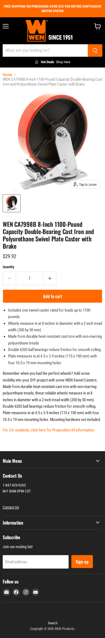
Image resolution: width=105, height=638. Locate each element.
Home (7, 75)
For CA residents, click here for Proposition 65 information (48, 430)
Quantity (8, 267)
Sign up (82, 561)
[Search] (95, 50)
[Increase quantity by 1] (50, 278)
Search (52, 623)
